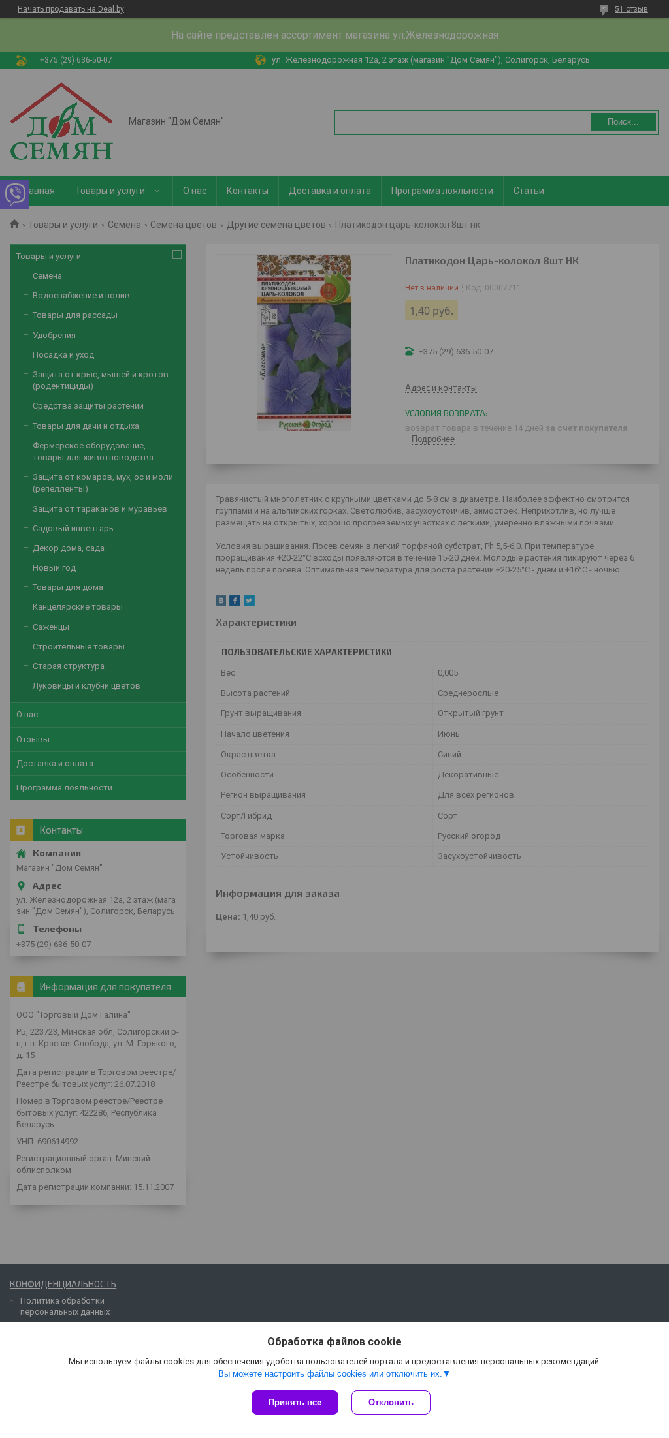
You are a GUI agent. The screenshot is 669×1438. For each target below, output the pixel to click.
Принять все (295, 1402)
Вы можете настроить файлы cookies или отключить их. (330, 1374)
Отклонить (391, 1402)
